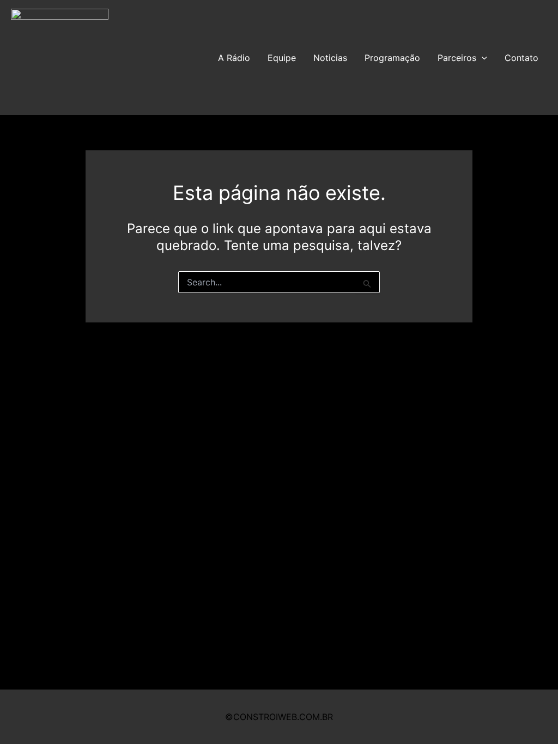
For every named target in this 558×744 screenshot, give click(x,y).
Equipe (282, 57)
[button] (481, 58)
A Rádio (234, 57)
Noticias (330, 57)
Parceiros (457, 57)
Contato (521, 57)
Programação (392, 57)
